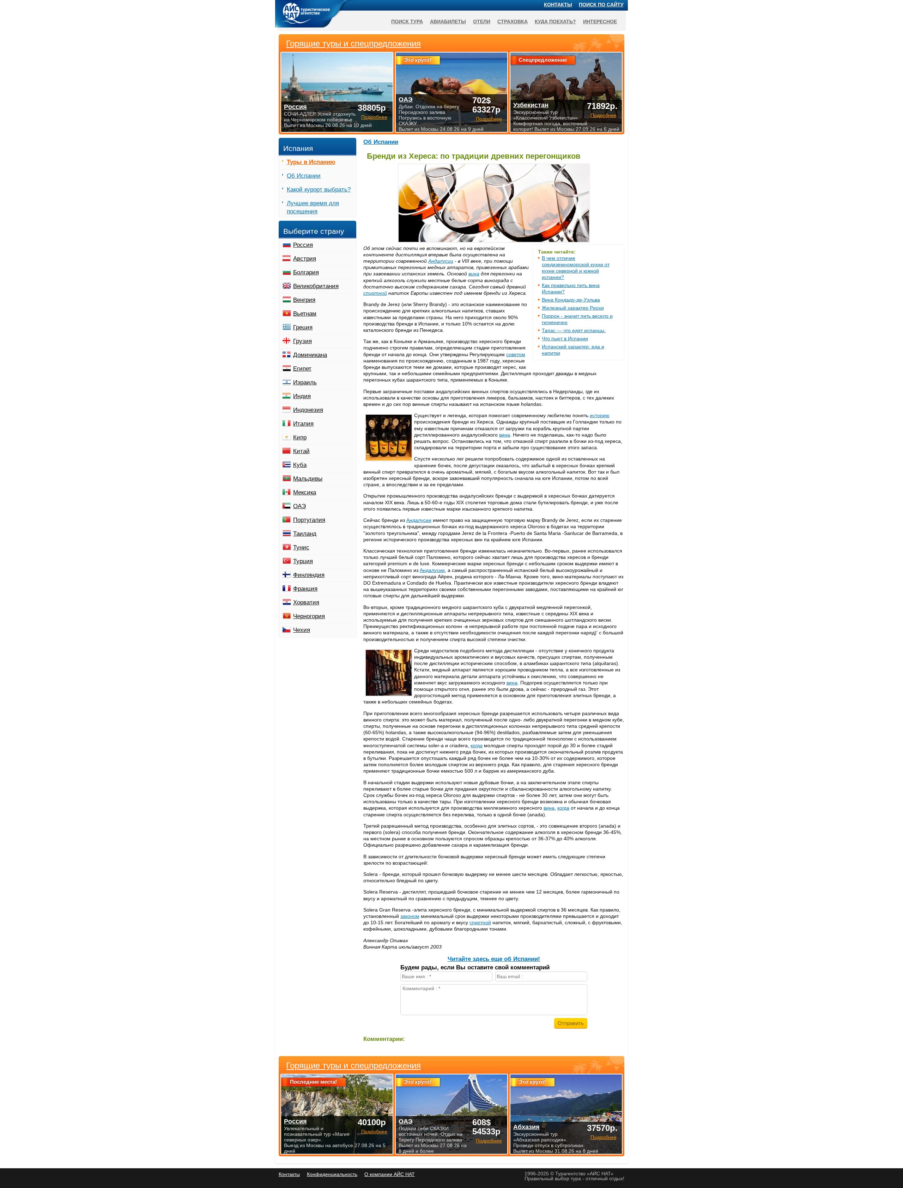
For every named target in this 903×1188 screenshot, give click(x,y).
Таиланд (304, 533)
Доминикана (310, 355)
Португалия (309, 520)
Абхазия (526, 1127)
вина (473, 273)
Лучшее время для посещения (313, 207)
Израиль (305, 382)
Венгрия (304, 300)
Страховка (512, 21)
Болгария (306, 272)
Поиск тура (407, 21)
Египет (302, 368)
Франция (305, 588)
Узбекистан (531, 105)
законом (409, 916)
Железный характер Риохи (573, 308)
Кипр (300, 437)
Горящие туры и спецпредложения (353, 1065)
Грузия (302, 341)
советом (515, 354)
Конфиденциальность (332, 1174)
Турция (303, 561)
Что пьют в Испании (565, 338)
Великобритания (316, 286)
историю (600, 415)
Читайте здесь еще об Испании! (494, 959)
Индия (302, 396)
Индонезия (308, 410)
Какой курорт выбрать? (319, 189)
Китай (301, 451)
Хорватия (306, 602)
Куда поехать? (555, 21)
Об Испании (380, 142)
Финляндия (309, 575)
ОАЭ (299, 506)
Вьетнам (304, 313)
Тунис (301, 547)
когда (477, 745)
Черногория (309, 616)
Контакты (558, 4)
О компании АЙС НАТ (389, 1174)
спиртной (375, 293)
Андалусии (440, 261)
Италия (303, 423)
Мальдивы (307, 478)
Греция (303, 327)
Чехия (301, 630)
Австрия (304, 258)
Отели (481, 21)
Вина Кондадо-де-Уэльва (571, 300)
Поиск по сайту (601, 4)
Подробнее (374, 1131)
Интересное (600, 21)
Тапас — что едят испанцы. (574, 330)
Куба (300, 465)
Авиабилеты (448, 21)
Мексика (304, 492)
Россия (303, 245)
